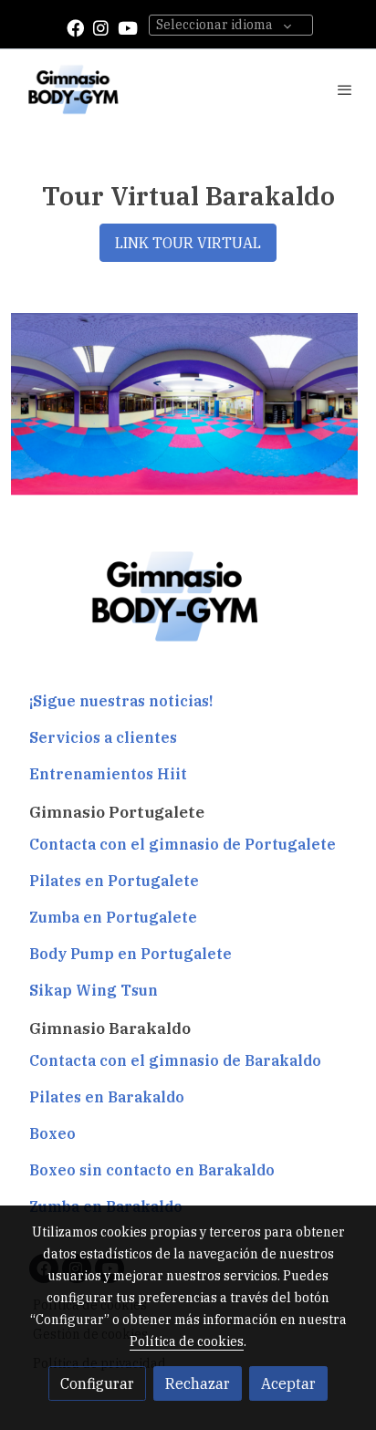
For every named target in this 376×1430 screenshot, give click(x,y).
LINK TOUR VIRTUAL (188, 243)
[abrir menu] (345, 89)
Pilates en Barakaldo (106, 1097)
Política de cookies (187, 1341)
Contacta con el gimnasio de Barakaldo (175, 1060)
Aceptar (288, 1383)
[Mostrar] (184, 404)
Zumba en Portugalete (113, 917)
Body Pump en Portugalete (130, 954)
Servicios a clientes (103, 737)
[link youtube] (128, 27)
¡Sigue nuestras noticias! (121, 701)
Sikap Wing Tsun (93, 990)
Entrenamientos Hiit (108, 774)
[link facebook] (75, 27)
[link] (73, 89)
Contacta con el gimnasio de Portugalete (182, 844)
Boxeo (52, 1133)
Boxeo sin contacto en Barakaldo (152, 1170)
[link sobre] (188, 607)
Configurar (97, 1383)
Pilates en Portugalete (114, 881)
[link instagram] (101, 27)
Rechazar (197, 1383)
